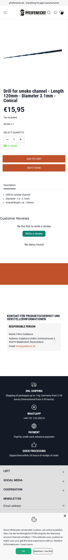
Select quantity (13, 132)
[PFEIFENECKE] (33, 12)
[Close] (65, 515)
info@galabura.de (25, 346)
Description (9, 185)
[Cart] (55, 12)
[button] (5, 13)
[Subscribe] (63, 506)
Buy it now (34, 167)
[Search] (49, 12)
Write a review (34, 233)
